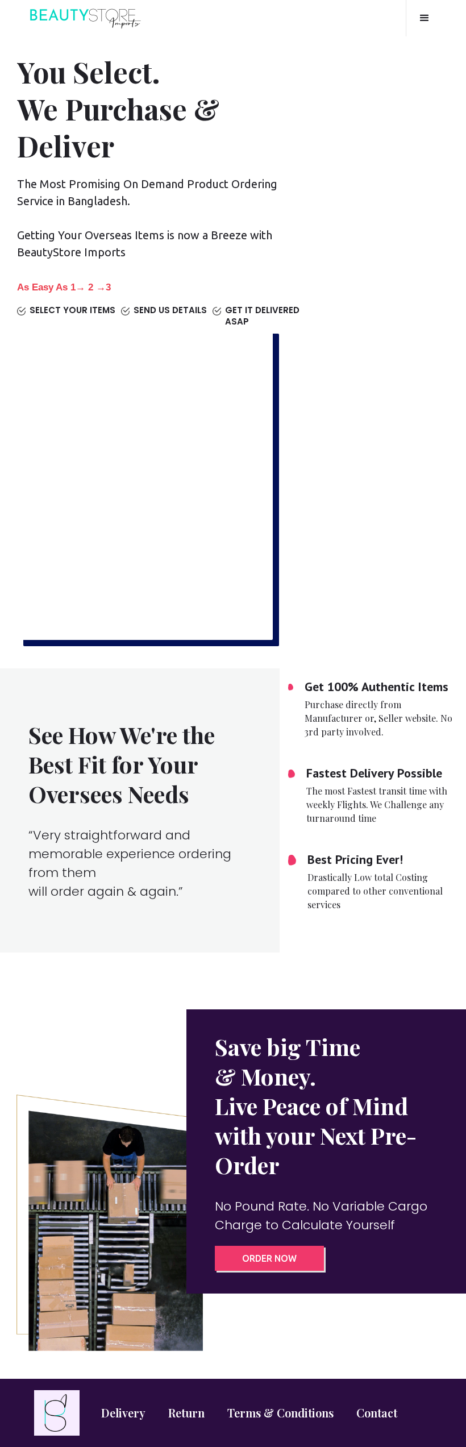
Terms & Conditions (280, 1412)
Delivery (123, 1412)
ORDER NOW (269, 1258)
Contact (376, 1412)
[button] (424, 18)
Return (186, 1412)
